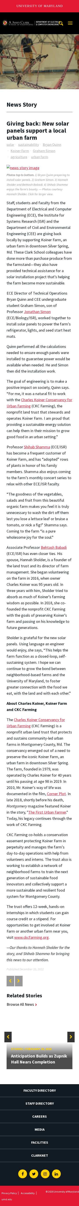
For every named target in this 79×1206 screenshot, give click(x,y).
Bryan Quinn (52, 144)
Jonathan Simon (37, 311)
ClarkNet (39, 1155)
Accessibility (28, 1193)
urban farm (39, 157)
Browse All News (20, 1004)
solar (10, 144)
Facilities (39, 1142)
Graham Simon (44, 150)
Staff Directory (39, 1103)
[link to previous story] (10, 980)
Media (40, 1129)
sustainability (28, 144)
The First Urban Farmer (47, 812)
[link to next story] (18, 980)
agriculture (19, 157)
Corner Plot (56, 793)
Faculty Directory (39, 1090)
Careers (39, 1116)
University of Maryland (39, 6)
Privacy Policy (9, 1193)
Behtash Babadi (54, 547)
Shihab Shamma (37, 446)
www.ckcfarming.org (31, 937)
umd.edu (7, 1199)
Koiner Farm (20, 150)
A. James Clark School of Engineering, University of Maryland (31, 16)
